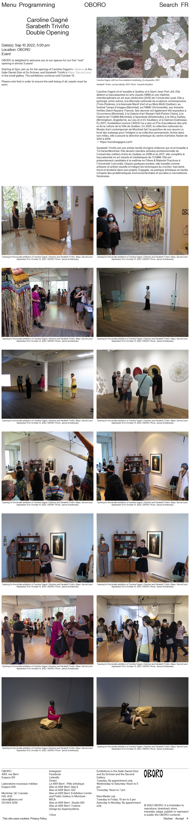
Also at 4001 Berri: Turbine (64, 805)
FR (184, 4)
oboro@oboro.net (12, 799)
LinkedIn (54, 777)
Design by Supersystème (64, 808)
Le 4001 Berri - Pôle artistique (66, 783)
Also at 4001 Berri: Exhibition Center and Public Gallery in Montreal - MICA (70, 796)
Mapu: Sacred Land (79, 72)
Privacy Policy (38, 818)
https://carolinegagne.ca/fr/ (116, 141)
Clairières (79, 69)
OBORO (95, 5)
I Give (52, 814)
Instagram (55, 771)
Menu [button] (10, 4)
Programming (37, 4)
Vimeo (53, 780)
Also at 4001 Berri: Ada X (63, 786)
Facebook (55, 774)
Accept (179, 818)
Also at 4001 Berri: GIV (62, 789)
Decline (168, 818)
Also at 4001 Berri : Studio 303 (66, 802)
